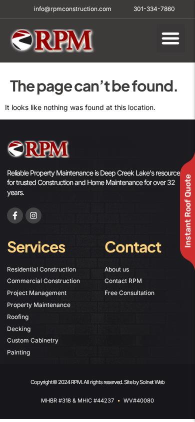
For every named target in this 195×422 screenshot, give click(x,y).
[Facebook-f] (15, 216)
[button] (170, 38)
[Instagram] (34, 216)
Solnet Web (152, 382)
